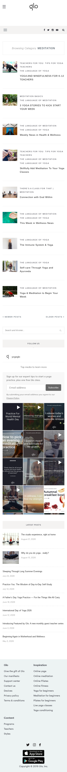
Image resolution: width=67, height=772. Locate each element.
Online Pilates (41, 680)
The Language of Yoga (34, 71)
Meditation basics (31, 96)
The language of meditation (38, 100)
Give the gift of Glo (14, 671)
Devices (8, 690)
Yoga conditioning (43, 710)
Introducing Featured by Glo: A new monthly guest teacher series (33, 623)
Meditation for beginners (47, 695)
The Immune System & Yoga (36, 245)
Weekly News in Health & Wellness (40, 135)
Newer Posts (12, 317)
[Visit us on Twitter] (28, 745)
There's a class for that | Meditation (37, 190)
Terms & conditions (14, 700)
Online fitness (41, 685)
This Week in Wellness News (37, 223)
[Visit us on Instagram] (35, 745)
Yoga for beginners (44, 690)
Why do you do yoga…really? (35, 553)
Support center (12, 680)
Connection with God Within (36, 197)
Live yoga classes (43, 705)
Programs (9, 723)
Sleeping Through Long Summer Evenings (22, 571)
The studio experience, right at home (38, 534)
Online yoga (40, 671)
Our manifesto (11, 676)
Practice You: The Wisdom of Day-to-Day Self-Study (27, 584)
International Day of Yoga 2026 (17, 610)
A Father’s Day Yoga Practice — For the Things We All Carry (31, 597)
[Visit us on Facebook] (40, 745)
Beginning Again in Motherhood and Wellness (24, 636)
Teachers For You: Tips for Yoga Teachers (41, 65)
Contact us (9, 685)
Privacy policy (11, 695)
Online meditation (43, 676)
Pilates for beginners (45, 700)
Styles (7, 733)
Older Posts (54, 317)
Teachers (8, 728)
